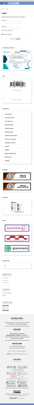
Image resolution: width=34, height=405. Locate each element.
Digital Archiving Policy (10, 153)
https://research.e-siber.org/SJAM (17, 351)
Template (7, 150)
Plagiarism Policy (9, 132)
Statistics (7, 146)
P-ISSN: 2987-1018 (17, 99)
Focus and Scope (9, 121)
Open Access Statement (10, 139)
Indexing (7, 160)
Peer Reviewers (8, 114)
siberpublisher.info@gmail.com (19, 354)
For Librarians (5, 282)
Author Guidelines (9, 128)
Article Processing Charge (11, 135)
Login (17, 38)
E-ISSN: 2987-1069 (17, 90)
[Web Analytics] (13, 398)
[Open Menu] (1, 3)
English (4, 295)
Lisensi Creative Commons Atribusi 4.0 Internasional (18, 394)
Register (12, 38)
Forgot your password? (7, 30)
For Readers (5, 278)
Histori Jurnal (8, 157)
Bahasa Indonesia (7, 293)
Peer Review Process (10, 117)
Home (3, 8)
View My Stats (20, 398)
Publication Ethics (9, 125)
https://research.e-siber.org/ (17, 348)
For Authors (5, 280)
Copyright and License (10, 142)
